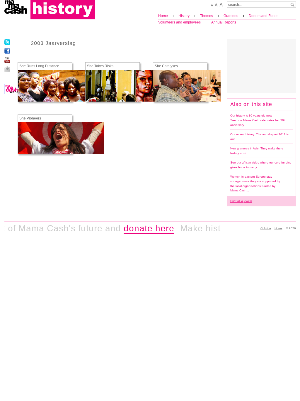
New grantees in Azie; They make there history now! (256, 151)
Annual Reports (223, 22)
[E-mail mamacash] (7, 68)
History (184, 16)
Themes (206, 16)
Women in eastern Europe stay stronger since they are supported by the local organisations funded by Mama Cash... (255, 183)
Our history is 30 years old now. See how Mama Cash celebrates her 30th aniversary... (258, 120)
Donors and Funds (263, 16)
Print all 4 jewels (241, 201)
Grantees (231, 16)
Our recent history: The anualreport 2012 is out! (259, 137)
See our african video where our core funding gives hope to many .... (261, 165)
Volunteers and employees (179, 22)
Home (163, 16)
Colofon (265, 228)
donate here (144, 228)
